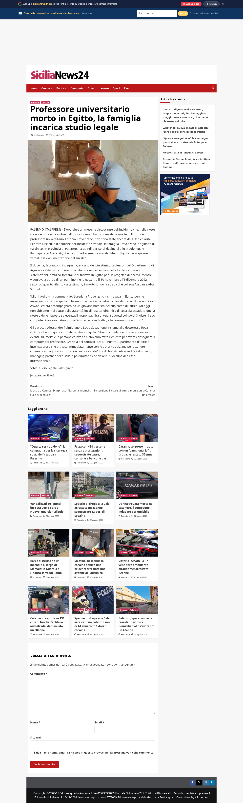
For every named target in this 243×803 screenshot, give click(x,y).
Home (33, 88)
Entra (183, 13)
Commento (38, 673)
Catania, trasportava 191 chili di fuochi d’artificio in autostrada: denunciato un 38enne (48, 624)
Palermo (45, 102)
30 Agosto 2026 (52, 462)
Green (92, 88)
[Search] (213, 88)
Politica (61, 88)
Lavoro (104, 88)
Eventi (128, 88)
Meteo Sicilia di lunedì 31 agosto (183, 152)
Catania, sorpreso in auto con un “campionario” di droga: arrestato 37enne (136, 450)
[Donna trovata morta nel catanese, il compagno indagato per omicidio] (137, 485)
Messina (89, 552)
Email (99, 722)
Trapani (45, 552)
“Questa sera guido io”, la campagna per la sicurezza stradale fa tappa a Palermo (48, 452)
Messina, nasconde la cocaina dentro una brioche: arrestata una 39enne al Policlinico (89, 567)
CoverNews (183, 797)
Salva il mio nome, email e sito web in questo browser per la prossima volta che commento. (94, 752)
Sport (116, 88)
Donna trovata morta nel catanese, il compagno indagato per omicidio (136, 508)
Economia (76, 88)
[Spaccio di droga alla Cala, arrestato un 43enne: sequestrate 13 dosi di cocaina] (93, 485)
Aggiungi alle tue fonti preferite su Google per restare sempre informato (70, 3)
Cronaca (46, 88)
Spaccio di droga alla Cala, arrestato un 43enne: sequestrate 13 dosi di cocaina (92, 509)
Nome (35, 722)
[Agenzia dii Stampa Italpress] (185, 194)
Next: (124, 390)
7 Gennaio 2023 (56, 135)
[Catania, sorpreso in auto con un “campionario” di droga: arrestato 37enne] (137, 428)
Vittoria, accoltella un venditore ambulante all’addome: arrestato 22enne (133, 567)
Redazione (39, 135)
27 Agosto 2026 (96, 520)
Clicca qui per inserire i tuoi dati (204, 13)
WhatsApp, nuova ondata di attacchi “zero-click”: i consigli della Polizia (186, 129)
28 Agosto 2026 (96, 462)
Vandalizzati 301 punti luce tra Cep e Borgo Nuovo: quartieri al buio (47, 508)
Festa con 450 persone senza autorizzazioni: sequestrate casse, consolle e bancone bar (90, 452)
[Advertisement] (121, 42)
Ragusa (133, 552)
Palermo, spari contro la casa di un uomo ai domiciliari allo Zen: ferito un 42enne (137, 624)
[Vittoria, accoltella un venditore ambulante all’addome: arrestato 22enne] (137, 543)
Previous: (60, 390)
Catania (123, 438)
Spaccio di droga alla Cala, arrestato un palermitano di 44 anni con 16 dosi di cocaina (92, 624)
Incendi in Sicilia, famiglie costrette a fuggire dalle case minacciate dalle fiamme (186, 163)
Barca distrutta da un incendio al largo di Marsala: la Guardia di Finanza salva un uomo (46, 567)
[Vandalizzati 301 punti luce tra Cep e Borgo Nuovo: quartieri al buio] (48, 485)
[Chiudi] (223, 4)
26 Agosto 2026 (52, 577)
